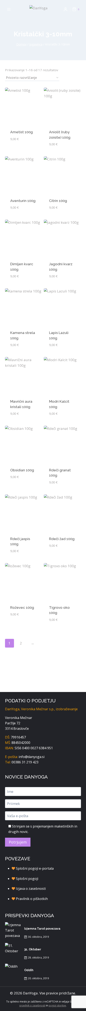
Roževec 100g (22, 607)
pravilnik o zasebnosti (32, 1005)
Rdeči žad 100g (62, 539)
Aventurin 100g (22, 201)
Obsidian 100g (22, 470)
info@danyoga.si (31, 756)
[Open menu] (9, 9)
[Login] (65, 9)
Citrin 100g (58, 201)
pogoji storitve (57, 1005)
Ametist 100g (21, 132)
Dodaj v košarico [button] (23, 148)
